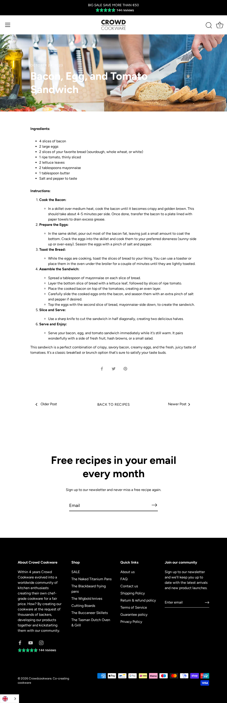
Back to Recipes (113, 404)
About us (127, 572)
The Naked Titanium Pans (91, 579)
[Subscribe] (154, 505)
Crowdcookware (40, 678)
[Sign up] (207, 602)
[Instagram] (41, 642)
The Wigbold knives (86, 598)
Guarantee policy (133, 614)
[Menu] (8, 25)
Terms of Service (133, 607)
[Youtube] (30, 642)
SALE (75, 572)
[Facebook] (20, 642)
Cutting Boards (83, 606)
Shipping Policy (132, 593)
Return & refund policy (138, 600)
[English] (9, 699)
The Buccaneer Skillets (89, 613)
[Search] (209, 25)
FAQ (123, 579)
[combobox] (9, 698)
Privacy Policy (131, 622)
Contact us (129, 586)
